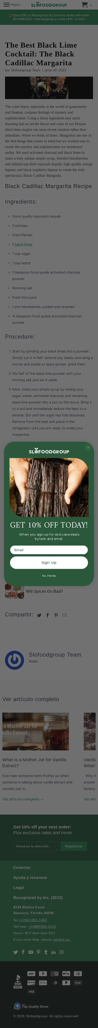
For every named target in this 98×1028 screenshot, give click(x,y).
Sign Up (49, 563)
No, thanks (49, 575)
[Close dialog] (88, 448)
